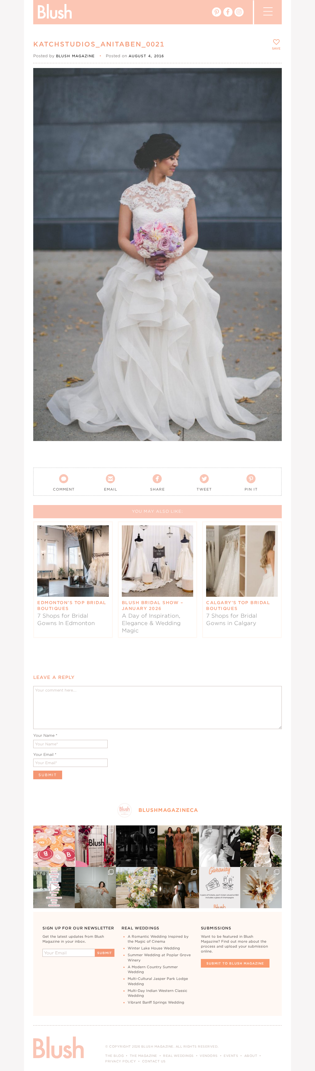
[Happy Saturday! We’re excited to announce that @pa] (261, 888)
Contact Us (154, 1061)
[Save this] (271, 78)
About (250, 1055)
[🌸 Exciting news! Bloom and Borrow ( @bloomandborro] (137, 888)
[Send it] (271, 106)
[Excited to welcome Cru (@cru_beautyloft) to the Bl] (95, 888)
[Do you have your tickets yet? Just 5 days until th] (220, 846)
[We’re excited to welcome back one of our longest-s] (178, 888)
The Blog (114, 1055)
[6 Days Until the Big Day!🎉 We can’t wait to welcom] (54, 888)
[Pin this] (271, 92)
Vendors (209, 1055)
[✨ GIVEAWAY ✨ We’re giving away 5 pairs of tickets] (220, 888)
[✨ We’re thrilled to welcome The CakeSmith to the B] (261, 846)
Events (231, 1055)
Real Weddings (178, 1055)
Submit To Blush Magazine (235, 963)
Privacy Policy (120, 1061)
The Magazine (143, 1055)
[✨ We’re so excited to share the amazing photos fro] (95, 846)
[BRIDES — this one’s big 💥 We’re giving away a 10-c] (137, 846)
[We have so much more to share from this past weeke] (54, 846)
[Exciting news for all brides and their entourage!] (178, 846)
